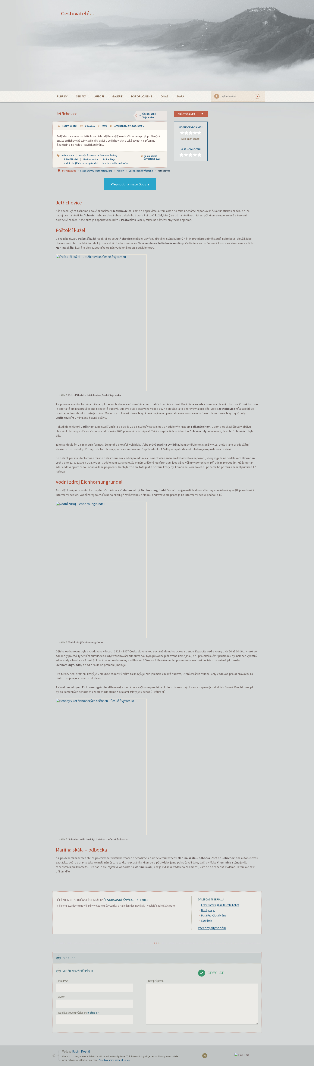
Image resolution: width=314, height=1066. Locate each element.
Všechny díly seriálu (212, 928)
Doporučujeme (141, 96)
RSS (205, 1056)
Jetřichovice (163, 170)
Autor (61, 996)
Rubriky (62, 96)
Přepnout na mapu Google (130, 184)
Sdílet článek (186, 114)
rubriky (120, 170)
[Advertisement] (157, 59)
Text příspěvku (156, 980)
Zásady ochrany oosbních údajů (114, 1060)
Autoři (99, 96)
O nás (165, 96)
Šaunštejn (207, 920)
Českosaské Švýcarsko (149, 115)
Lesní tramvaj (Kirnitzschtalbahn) (220, 905)
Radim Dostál (69, 125)
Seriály (81, 96)
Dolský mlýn (208, 910)
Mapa (180, 96)
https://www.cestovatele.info (96, 170)
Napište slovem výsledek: (78, 1012)
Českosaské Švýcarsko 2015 (152, 157)
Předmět (63, 980)
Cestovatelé (78, 13)
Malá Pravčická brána (213, 915)
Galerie (117, 96)
